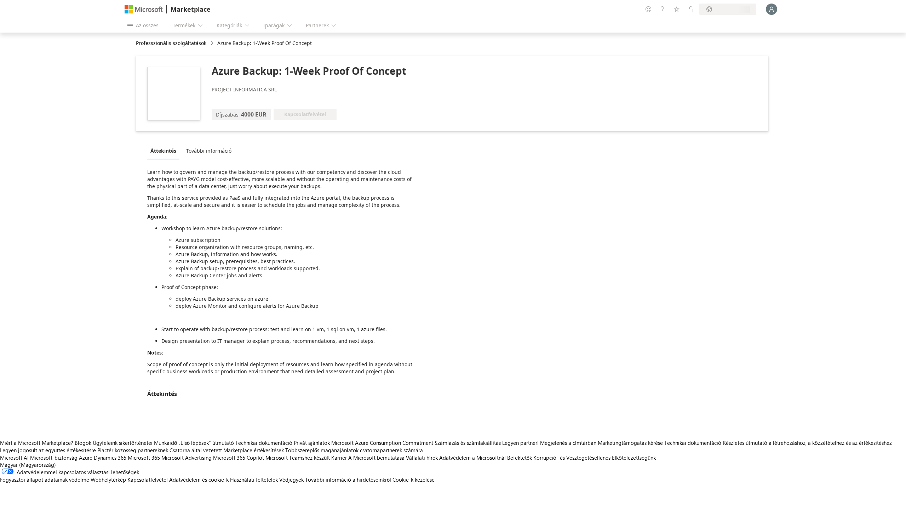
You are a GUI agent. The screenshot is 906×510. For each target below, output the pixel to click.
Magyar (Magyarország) (28, 464)
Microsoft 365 (144, 457)
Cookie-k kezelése (413, 479)
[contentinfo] (212, 43)
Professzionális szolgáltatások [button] (171, 43)
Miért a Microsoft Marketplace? (36, 442)
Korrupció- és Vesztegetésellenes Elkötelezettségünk (594, 457)
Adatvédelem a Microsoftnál (472, 457)
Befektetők (519, 457)
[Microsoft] (144, 9)
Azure (85, 457)
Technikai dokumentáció (263, 442)
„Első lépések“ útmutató (206, 442)
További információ (208, 150)
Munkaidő (165, 442)
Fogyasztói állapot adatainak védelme (44, 479)
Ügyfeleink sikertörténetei (123, 442)
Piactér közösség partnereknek (132, 450)
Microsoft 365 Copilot (238, 457)
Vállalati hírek (422, 457)
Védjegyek (291, 479)
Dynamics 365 (110, 457)
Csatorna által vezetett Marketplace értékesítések (227, 450)
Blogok (83, 442)
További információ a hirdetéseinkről (348, 479)
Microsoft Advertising (186, 457)
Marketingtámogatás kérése (630, 442)
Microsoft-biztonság (54, 457)
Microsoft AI (14, 457)
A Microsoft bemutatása (376, 457)
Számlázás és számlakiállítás (468, 442)
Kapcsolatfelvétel (147, 479)
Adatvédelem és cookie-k (199, 479)
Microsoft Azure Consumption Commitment (383, 442)
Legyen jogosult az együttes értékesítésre (48, 450)
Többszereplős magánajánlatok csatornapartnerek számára (354, 450)
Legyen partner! (520, 442)
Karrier (339, 457)
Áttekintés (163, 150)
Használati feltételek (254, 479)
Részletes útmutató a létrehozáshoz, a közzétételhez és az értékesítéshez (807, 442)
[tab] (165, 150)
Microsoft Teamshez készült (297, 457)
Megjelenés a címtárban (568, 442)
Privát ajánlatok (312, 442)
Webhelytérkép (108, 479)
